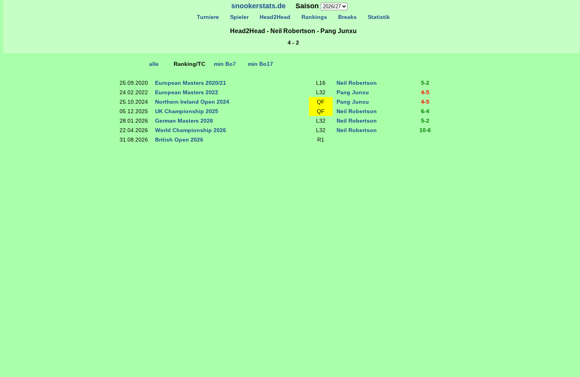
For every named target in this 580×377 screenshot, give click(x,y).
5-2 (425, 83)
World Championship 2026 (190, 130)
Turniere (208, 17)
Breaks (347, 17)
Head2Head (275, 17)
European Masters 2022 (186, 92)
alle (154, 64)
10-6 (425, 130)
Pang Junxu (353, 92)
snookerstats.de (258, 6)
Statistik (379, 17)
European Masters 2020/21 (190, 83)
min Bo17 (260, 64)
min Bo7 (225, 64)
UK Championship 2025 (186, 111)
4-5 (425, 92)
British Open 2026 (179, 139)
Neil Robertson (357, 83)
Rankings (314, 17)
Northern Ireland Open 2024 (192, 102)
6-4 (425, 111)
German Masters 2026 (184, 121)
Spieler (239, 17)
